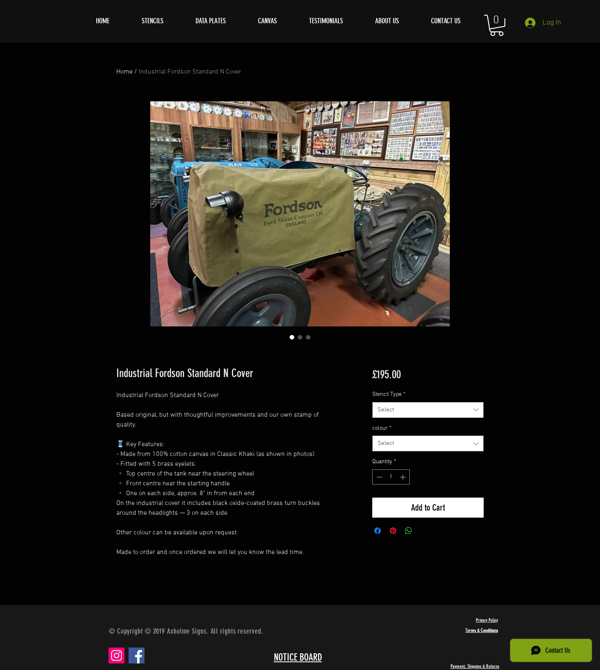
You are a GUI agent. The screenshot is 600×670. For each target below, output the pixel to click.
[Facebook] (136, 655)
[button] (496, 25)
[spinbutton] (391, 477)
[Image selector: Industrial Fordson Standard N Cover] (292, 337)
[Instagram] (116, 655)
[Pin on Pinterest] (393, 531)
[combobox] (428, 410)
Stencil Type (388, 394)
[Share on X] (424, 531)
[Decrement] (378, 477)
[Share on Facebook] (377, 531)
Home (124, 72)
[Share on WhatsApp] (408, 531)
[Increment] (403, 477)
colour (381, 428)
